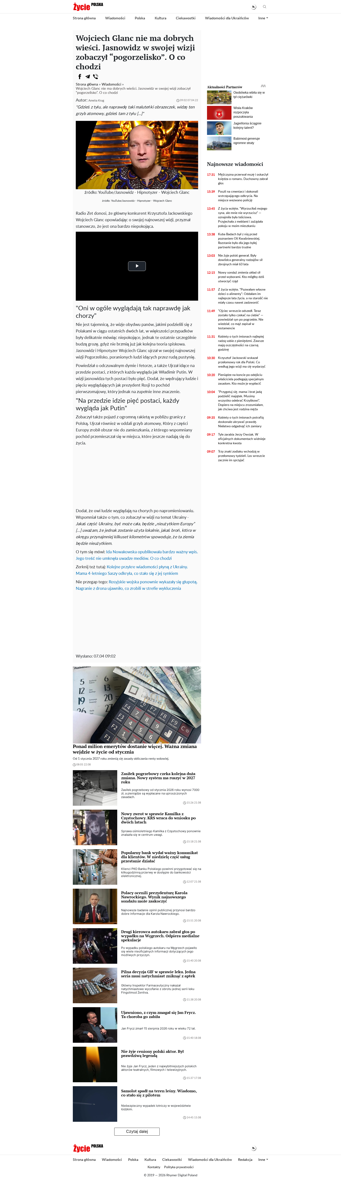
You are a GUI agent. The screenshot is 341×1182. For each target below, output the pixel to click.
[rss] (253, 6)
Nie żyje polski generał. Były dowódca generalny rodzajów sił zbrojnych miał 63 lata (240, 260)
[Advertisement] (137, 476)
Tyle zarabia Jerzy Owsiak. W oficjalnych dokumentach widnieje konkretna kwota (241, 439)
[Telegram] (88, 77)
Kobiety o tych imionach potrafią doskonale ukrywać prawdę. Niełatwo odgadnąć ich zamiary (241, 422)
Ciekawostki (186, 18)
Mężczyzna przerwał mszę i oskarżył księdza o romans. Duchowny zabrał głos (243, 179)
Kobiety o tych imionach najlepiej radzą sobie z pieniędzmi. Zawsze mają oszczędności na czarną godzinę (241, 343)
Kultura (160, 18)
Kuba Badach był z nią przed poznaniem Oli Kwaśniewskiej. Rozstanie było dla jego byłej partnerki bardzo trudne (239, 241)
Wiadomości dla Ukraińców (227, 18)
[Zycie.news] (88, 7)
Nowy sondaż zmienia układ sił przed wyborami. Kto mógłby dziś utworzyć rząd (241, 277)
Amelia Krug (96, 100)
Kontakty (154, 1167)
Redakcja (245, 1160)
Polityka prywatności (179, 1167)
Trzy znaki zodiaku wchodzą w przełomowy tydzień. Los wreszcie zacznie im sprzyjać (241, 456)
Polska (140, 18)
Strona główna (84, 18)
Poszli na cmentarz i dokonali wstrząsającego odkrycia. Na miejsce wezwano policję (238, 196)
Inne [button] (261, 18)
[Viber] (95, 77)
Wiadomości (115, 18)
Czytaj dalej (137, 1131)
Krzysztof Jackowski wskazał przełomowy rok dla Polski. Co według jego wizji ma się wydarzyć (241, 362)
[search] (264, 6)
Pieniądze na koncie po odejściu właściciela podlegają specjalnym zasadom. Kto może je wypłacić (241, 379)
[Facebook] (80, 77)
